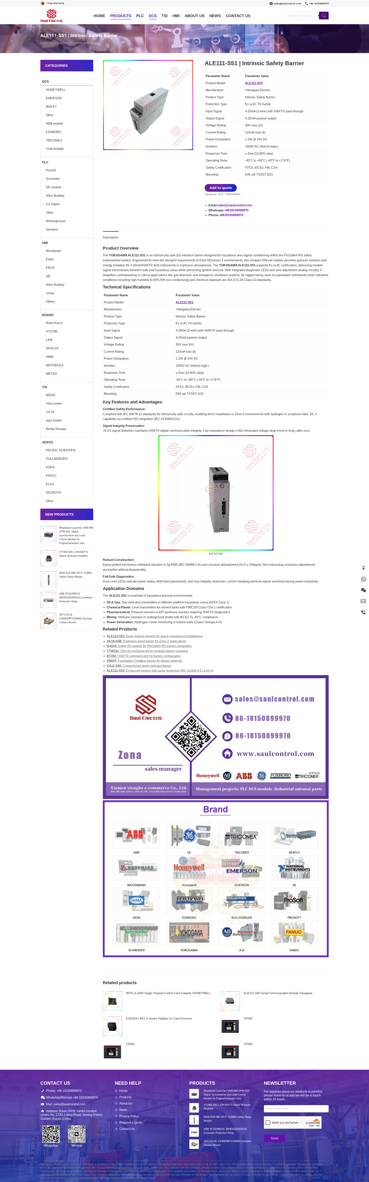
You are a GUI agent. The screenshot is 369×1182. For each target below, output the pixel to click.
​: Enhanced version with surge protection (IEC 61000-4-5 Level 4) (160, 670)
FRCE (50, 267)
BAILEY (51, 106)
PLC (45, 162)
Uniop (50, 293)
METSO (51, 373)
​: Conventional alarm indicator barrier (139, 665)
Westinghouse (56, 221)
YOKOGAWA (232, 194)
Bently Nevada (56, 429)
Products (125, 1097)
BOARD (48, 315)
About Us (125, 1103)
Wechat (363, 590)
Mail (363, 601)
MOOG (50, 395)
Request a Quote (130, 1122)
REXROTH (53, 492)
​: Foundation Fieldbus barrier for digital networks (144, 660)
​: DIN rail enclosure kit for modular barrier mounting (147, 651)
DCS (220, 194)
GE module (53, 187)
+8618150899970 (236, 210)
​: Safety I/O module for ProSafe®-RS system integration (149, 646)
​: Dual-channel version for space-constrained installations (155, 636)
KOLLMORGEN (57, 458)
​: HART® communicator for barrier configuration (144, 656)
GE (48, 276)
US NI (50, 412)
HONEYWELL (56, 89)
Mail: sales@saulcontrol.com (65, 1104)
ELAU (50, 484)
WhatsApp (363, 579)
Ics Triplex (53, 204)
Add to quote (221, 188)
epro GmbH (54, 420)
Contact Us (127, 1128)
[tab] (110, 235)
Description (110, 237)
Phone (363, 611)
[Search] (324, 15)
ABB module (54, 123)
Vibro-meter (54, 403)
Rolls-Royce (54, 323)
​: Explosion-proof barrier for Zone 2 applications (146, 641)
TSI (44, 387)
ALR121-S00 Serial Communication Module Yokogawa (278, 993)
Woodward (53, 250)
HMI (45, 243)
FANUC (51, 475)
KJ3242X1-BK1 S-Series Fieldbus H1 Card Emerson (159, 1018)
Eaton (50, 259)
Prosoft (51, 170)
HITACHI (52, 348)
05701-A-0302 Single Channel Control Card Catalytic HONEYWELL (168, 993)
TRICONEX (54, 140)
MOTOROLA (54, 365)
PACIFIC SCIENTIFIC (61, 450)
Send (274, 1138)
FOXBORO (53, 132)
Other (49, 115)
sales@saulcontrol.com (287, 3)
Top (363, 568)
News (123, 1109)
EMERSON (54, 98)
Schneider (53, 178)
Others (50, 301)
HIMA (50, 356)
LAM (49, 340)
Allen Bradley (55, 195)
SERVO (47, 442)
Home (123, 1090)
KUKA (50, 467)
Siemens (52, 229)
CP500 (248, 1018)
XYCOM (51, 331)
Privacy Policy (129, 1116)
